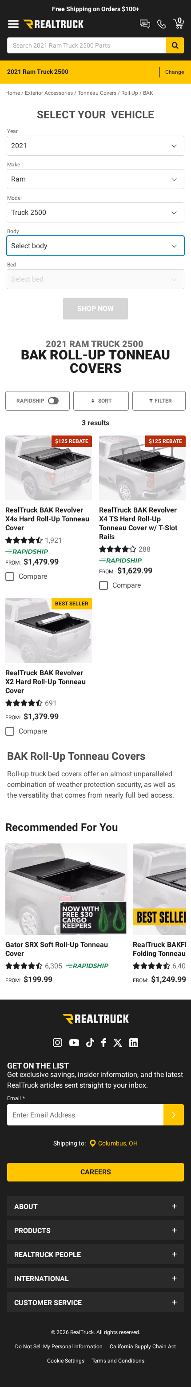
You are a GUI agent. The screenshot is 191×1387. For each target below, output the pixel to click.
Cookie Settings (65, 1361)
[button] (95, 1206)
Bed (11, 265)
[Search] (175, 45)
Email (16, 1098)
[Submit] (173, 1114)
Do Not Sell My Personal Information (59, 1346)
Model (14, 198)
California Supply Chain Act (143, 1346)
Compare (33, 576)
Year (12, 131)
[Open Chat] (145, 24)
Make (13, 164)
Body (13, 231)
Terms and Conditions (118, 1361)
